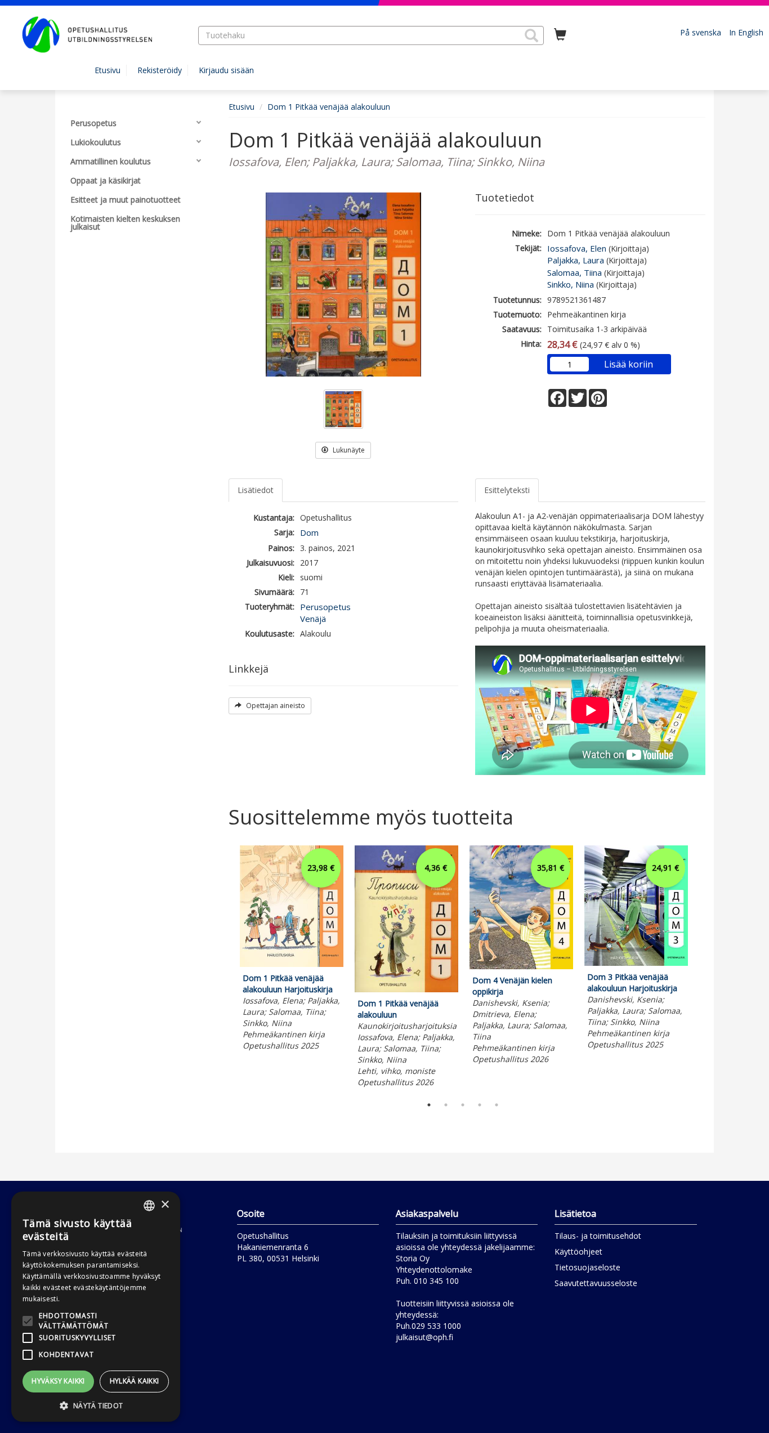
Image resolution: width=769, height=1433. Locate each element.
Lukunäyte (348, 450)
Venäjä (313, 618)
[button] (531, 35)
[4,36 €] (406, 989)
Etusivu (107, 70)
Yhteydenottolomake (434, 1269)
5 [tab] (496, 1104)
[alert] (95, 1307)
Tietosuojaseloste (587, 1267)
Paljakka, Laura (575, 260)
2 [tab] (445, 1104)
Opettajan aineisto (274, 705)
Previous (225, 968)
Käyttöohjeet (578, 1251)
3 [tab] (462, 1104)
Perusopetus (325, 606)
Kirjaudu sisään (226, 70)
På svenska (700, 32)
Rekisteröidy (159, 70)
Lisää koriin (628, 364)
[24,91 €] (636, 962)
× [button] (164, 1205)
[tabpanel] (291, 950)
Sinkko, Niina (570, 284)
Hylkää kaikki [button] (134, 1381)
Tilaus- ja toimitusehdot (598, 1235)
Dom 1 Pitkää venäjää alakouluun (328, 106)
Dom (309, 532)
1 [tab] (429, 1104)
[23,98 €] (291, 964)
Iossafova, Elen (576, 248)
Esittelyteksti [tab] (507, 490)
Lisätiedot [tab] (256, 490)
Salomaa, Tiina (574, 272)
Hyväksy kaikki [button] (58, 1381)
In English (746, 32)
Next (699, 968)
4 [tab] (479, 1104)
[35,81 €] (521, 966)
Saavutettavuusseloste (596, 1283)
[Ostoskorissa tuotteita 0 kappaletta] (560, 34)
